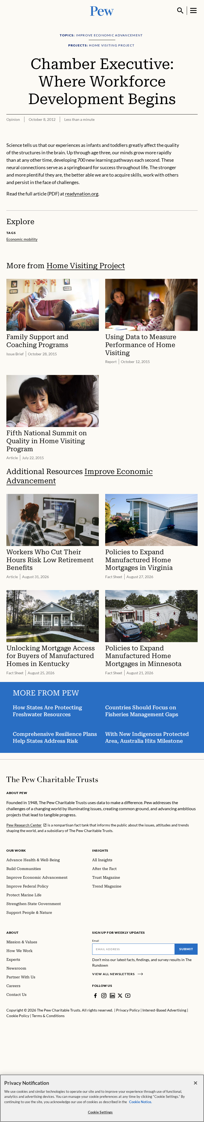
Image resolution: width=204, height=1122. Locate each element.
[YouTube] (128, 995)
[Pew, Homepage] (102, 10)
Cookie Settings (100, 1112)
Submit (186, 949)
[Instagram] (104, 995)
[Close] (195, 1083)
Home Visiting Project (85, 265)
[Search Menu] (180, 10)
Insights (100, 850)
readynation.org (81, 194)
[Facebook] (95, 995)
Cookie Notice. (140, 1102)
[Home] (52, 779)
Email (95, 940)
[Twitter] (120, 995)
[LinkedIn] (112, 995)
